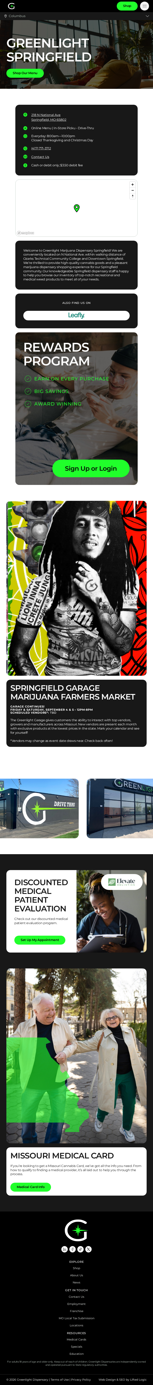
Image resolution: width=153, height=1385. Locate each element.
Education (77, 1354)
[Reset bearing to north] (132, 196)
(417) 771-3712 (41, 148)
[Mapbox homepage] (25, 233)
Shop (76, 1268)
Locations (76, 1325)
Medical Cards (76, 1339)
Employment (76, 1304)
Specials (76, 1346)
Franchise (76, 1311)
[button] (77, 208)
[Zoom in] (132, 184)
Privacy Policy (81, 1379)
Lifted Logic (138, 1379)
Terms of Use (60, 1379)
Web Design (107, 1379)
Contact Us (40, 157)
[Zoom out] (132, 190)
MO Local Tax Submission (76, 1318)
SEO (122, 1379)
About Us (76, 1275)
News (76, 1282)
